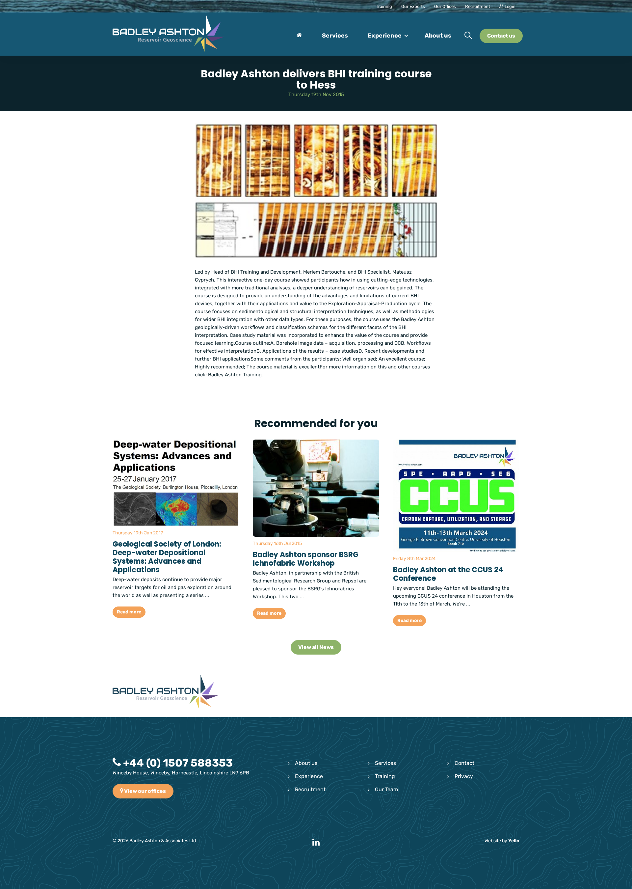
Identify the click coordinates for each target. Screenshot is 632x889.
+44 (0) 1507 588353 (177, 763)
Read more (129, 612)
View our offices (144, 791)
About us (306, 763)
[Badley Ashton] (168, 34)
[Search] (468, 36)
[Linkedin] (316, 843)
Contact (464, 763)
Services (385, 763)
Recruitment (310, 789)
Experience (309, 776)
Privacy (464, 776)
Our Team (386, 789)
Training (385, 776)
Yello (513, 841)
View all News (316, 647)
